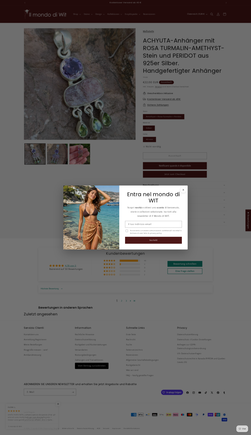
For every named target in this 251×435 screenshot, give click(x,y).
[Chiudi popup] (183, 190)
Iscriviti (153, 240)
